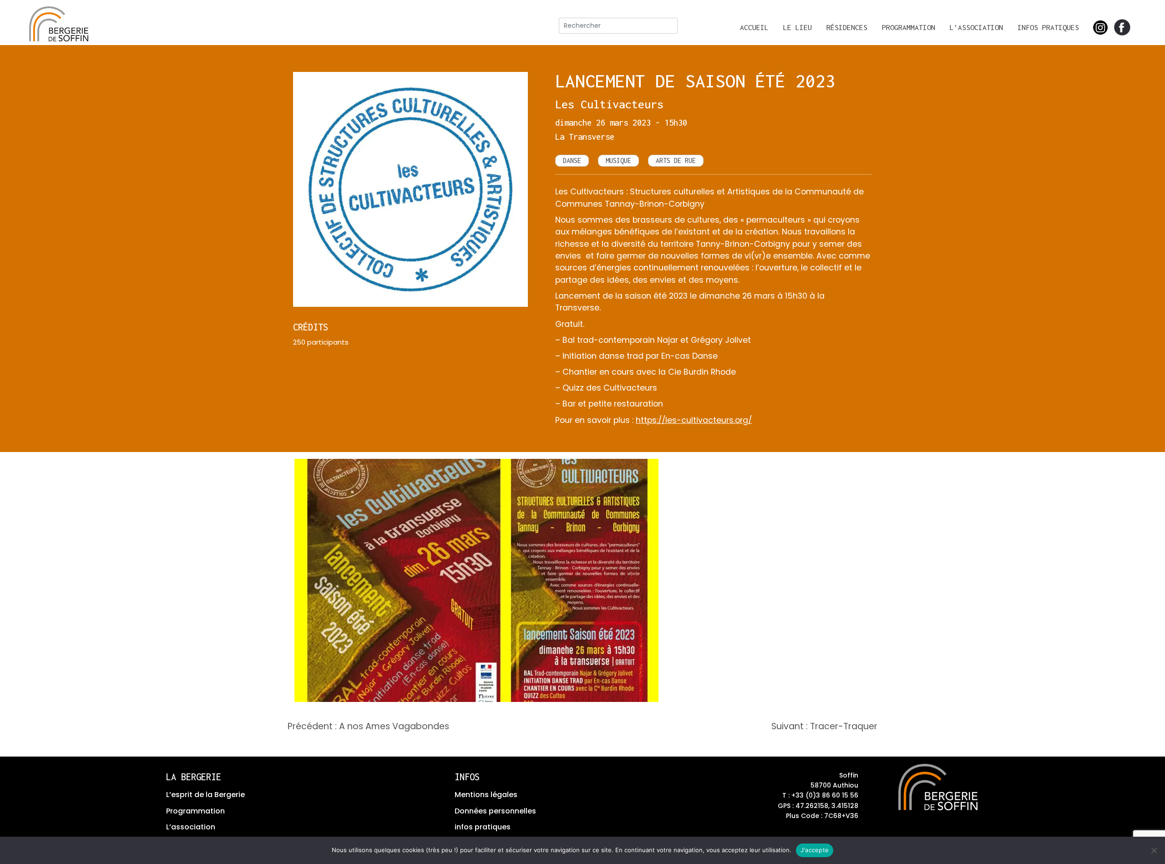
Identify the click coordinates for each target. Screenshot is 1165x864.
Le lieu (797, 27)
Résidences (846, 27)
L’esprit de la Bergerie (205, 794)
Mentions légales (486, 794)
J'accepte (814, 850)
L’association (976, 27)
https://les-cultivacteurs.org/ (694, 420)
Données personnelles (495, 811)
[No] (1153, 850)
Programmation (908, 27)
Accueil (754, 27)
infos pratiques (483, 827)
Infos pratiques (1048, 27)
